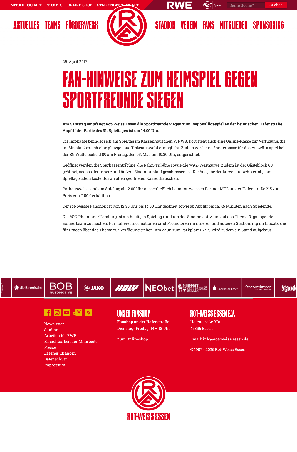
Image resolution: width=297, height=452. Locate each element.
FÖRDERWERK (82, 25)
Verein (189, 25)
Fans (208, 25)
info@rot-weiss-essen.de (225, 339)
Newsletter (54, 323)
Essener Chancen (60, 353)
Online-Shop (80, 5)
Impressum (54, 364)
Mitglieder (234, 25)
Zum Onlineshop (132, 339)
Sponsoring (268, 25)
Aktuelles (26, 25)
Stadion (165, 25)
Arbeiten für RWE (60, 335)
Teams (53, 25)
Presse (50, 347)
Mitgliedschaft (26, 5)
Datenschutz (55, 359)
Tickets (54, 5)
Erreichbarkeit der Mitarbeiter (71, 341)
